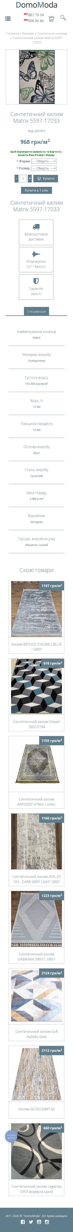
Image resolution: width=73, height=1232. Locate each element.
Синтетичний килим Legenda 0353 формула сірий (36, 1188)
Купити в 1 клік (36, 190)
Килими (28, 33)
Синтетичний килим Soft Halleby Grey (36, 1034)
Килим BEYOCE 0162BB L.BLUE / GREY (36, 646)
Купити (48, 178)
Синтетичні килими (52, 33)
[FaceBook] (23, 1221)
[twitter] (31, 1221)
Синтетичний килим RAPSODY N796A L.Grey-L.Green (36, 801)
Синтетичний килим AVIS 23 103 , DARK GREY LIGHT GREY (36, 879)
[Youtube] (39, 1221)
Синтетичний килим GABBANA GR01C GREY (36, 956)
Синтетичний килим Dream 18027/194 (36, 724)
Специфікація (36, 311)
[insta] (47, 1221)
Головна (12, 33)
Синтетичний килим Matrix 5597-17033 (37, 40)
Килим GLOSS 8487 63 (36, 1109)
